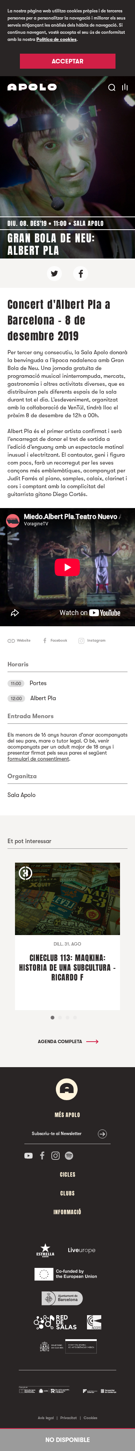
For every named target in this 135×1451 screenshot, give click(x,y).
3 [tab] (67, 1017)
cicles (67, 1175)
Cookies (91, 1418)
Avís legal (46, 1418)
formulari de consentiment (38, 759)
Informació (67, 1212)
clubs (67, 1193)
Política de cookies (56, 39)
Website (23, 640)
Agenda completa (60, 1041)
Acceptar (67, 61)
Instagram (96, 640)
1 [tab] (52, 1017)
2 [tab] (60, 1017)
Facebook (59, 640)
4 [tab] (75, 1017)
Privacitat (68, 1418)
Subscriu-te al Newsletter (56, 1133)
